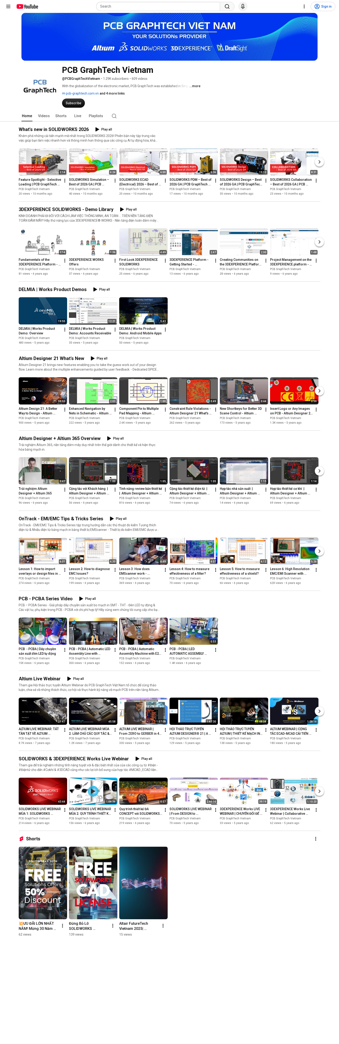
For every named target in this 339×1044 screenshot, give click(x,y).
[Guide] (8, 6)
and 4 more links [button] (112, 93)
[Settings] (304, 6)
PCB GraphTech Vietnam (34, 189)
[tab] (27, 116)
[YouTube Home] (27, 6)
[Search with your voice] (242, 6)
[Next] (319, 162)
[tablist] (169, 116)
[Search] (227, 6)
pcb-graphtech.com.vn (82, 93)
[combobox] (159, 6)
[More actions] (64, 180)
